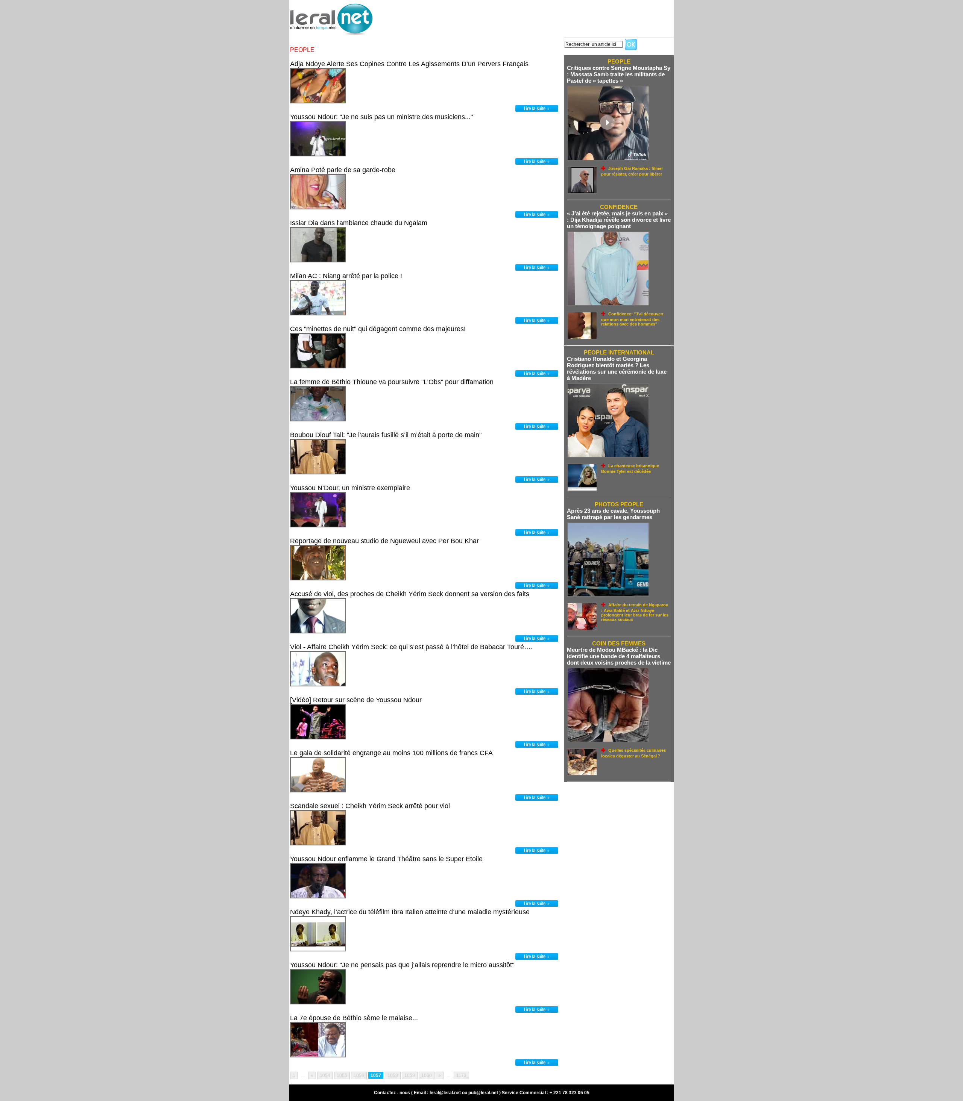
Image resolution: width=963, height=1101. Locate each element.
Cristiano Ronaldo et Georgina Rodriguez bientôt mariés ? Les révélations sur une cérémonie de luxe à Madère (617, 368)
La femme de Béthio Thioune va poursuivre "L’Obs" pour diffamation (392, 382)
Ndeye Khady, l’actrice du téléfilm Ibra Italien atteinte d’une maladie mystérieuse (410, 912)
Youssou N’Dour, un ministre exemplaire (350, 488)
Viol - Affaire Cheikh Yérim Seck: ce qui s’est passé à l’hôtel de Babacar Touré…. (411, 647)
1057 (376, 1075)
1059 (409, 1075)
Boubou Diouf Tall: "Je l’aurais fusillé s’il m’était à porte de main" (386, 435)
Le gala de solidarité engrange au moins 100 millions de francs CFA (391, 753)
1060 (426, 1075)
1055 (342, 1075)
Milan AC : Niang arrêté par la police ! (346, 276)
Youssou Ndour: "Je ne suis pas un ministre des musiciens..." (381, 117)
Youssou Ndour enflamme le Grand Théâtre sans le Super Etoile (386, 859)
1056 (359, 1075)
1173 (461, 1075)
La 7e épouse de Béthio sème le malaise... (354, 1018)
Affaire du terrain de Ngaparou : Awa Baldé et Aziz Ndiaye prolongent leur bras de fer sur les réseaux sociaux (634, 612)
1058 (392, 1075)
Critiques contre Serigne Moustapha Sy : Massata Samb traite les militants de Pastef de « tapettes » (618, 74)
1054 (325, 1075)
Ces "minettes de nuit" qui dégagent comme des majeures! (378, 329)
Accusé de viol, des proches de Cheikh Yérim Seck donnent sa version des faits (409, 594)
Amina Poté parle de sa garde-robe (342, 170)
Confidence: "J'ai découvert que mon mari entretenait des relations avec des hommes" (632, 319)
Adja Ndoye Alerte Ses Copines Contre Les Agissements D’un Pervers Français (409, 64)
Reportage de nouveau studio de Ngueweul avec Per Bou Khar (384, 541)
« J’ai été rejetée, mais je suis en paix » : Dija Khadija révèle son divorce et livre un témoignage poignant (619, 219)
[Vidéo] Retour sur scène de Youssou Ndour (356, 700)
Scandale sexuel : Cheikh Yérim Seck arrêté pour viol (370, 806)
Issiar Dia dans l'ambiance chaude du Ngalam (358, 223)
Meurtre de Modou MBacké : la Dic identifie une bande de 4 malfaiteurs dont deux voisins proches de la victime (619, 656)
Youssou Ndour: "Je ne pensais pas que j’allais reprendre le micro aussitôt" (402, 965)
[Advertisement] (537, 17)
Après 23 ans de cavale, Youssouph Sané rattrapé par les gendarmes (613, 513)
